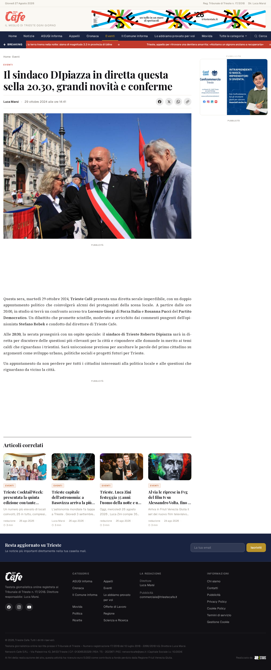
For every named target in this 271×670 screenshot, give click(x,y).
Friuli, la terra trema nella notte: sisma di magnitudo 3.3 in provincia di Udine (68, 44)
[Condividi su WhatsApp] (178, 101)
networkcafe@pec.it (134, 651)
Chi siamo (213, 581)
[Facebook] (9, 607)
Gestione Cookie (218, 622)
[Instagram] (19, 607)
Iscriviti (256, 547)
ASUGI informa (51, 36)
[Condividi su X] (169, 101)
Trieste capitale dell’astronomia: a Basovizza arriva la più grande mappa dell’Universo (72, 503)
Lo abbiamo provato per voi (175, 36)
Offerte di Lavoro (115, 607)
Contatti (212, 588)
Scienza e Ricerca (116, 620)
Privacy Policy (217, 601)
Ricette (77, 620)
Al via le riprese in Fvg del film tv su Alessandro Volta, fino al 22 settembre (169, 500)
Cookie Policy (216, 608)
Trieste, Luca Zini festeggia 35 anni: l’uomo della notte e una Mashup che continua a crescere (121, 503)
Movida (207, 36)
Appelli (74, 36)
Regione (109, 613)
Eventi (110, 36)
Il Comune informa (135, 36)
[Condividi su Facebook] (159, 101)
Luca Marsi (11, 102)
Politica (77, 613)
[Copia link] (187, 101)
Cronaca (93, 36)
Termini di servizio (219, 615)
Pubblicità (213, 595)
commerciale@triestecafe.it (158, 597)
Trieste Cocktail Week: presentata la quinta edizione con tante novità (23, 500)
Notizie (29, 36)
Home (12, 36)
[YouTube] (29, 607)
